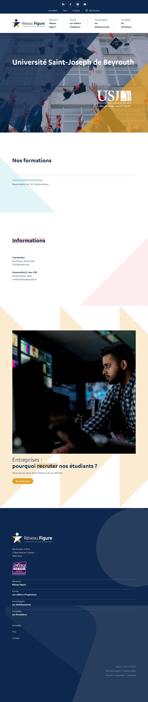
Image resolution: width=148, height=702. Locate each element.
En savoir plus (23, 481)
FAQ (65, 10)
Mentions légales (113, 670)
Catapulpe (131, 675)
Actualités (52, 10)
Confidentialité (129, 670)
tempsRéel (119, 675)
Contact (76, 10)
